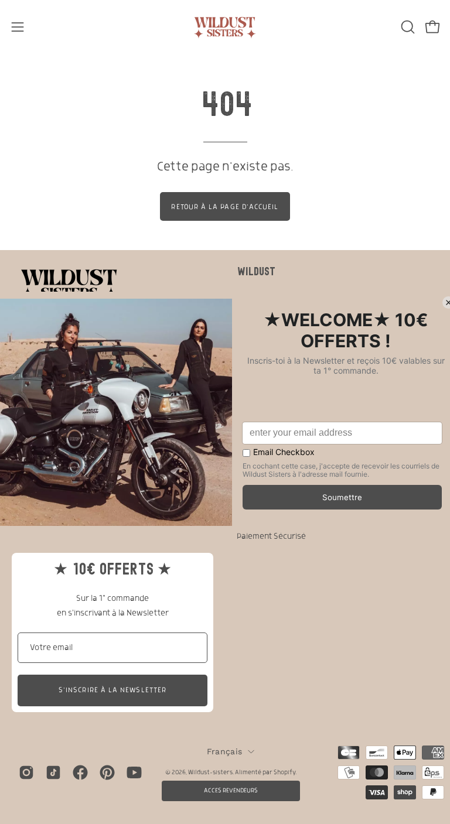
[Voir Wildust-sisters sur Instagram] (26, 772)
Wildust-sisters (210, 772)
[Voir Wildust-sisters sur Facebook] (80, 772)
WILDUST (256, 271)
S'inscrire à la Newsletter (112, 690)
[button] (406, 27)
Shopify (284, 772)
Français (224, 751)
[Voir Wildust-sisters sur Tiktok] (53, 772)
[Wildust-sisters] (225, 27)
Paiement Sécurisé (271, 536)
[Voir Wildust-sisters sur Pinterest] (107, 772)
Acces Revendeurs (231, 790)
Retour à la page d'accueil (224, 207)
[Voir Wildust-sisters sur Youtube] (134, 772)
